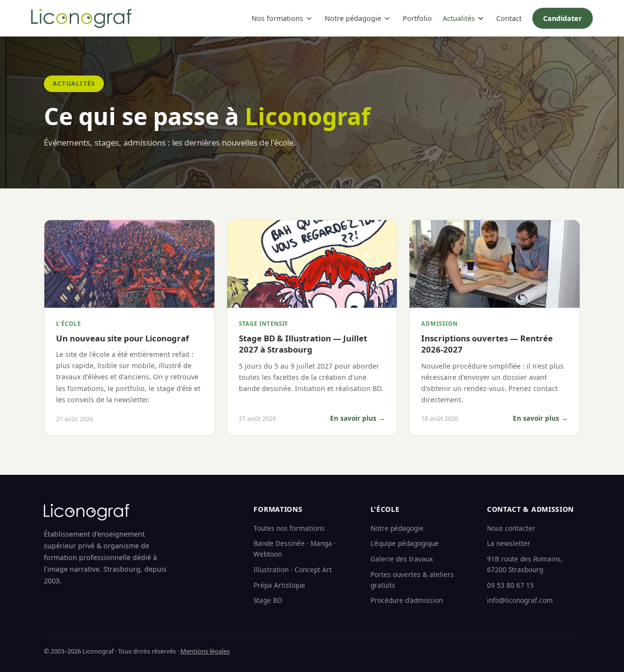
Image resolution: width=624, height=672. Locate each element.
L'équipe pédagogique (404, 543)
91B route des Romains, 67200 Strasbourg (525, 564)
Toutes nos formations (289, 528)
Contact (509, 18)
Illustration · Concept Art (293, 569)
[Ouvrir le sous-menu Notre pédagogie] (387, 18)
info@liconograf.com (520, 600)
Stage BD (268, 600)
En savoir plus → (357, 418)
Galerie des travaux (401, 558)
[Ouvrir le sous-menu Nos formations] (309, 18)
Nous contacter (511, 528)
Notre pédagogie (353, 18)
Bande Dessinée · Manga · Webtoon (295, 549)
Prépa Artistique (279, 585)
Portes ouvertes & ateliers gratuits (412, 580)
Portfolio (417, 18)
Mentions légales (205, 651)
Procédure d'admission (406, 600)
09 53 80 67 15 (510, 585)
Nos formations (277, 18)
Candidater (562, 18)
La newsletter (508, 543)
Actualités (459, 18)
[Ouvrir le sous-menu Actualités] (481, 18)
